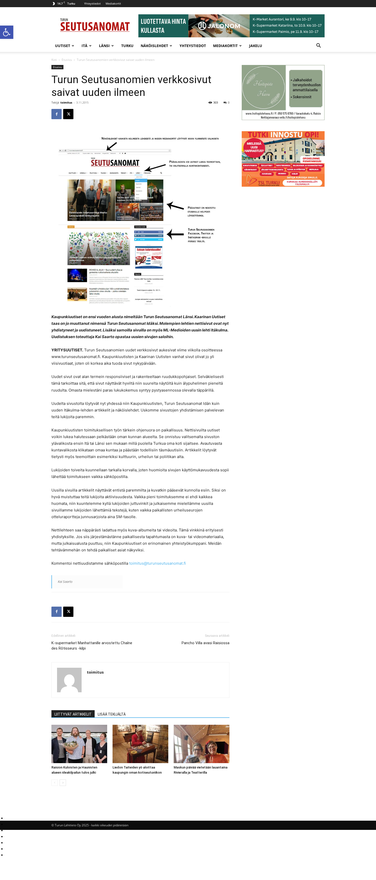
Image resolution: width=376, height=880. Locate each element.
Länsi (104, 45)
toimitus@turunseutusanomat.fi (157, 563)
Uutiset (62, 45)
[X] (68, 114)
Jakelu (255, 45)
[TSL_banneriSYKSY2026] (283, 185)
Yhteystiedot (92, 3)
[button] (6, 32)
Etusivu (67, 60)
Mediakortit (113, 3)
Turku (127, 45)
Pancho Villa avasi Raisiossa (205, 643)
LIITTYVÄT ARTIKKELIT (73, 714)
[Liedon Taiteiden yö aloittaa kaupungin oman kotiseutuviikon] (140, 744)
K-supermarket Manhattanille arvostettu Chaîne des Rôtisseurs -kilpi (91, 646)
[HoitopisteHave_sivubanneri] (283, 118)
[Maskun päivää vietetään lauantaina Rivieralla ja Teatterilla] (201, 744)
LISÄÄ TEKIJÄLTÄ (112, 714)
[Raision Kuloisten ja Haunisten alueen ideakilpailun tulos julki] (79, 744)
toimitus (66, 102)
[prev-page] (54, 782)
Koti (54, 60)
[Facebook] (56, 114)
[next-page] (63, 782)
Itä (84, 45)
